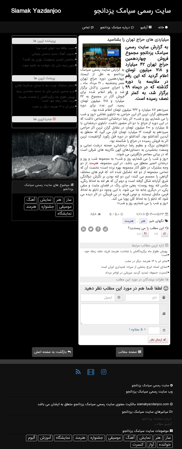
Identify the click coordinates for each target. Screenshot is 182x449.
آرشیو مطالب (163, 424)
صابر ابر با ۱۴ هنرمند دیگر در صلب (146, 261)
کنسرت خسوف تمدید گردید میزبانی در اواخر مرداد (136, 273)
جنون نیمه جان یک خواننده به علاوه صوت (48, 65)
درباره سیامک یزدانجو (115, 27)
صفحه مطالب (128, 352)
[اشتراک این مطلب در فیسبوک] (98, 229)
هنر (143, 221)
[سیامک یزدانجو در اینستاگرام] (103, 372)
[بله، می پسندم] (164, 233)
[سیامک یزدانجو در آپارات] (91, 372)
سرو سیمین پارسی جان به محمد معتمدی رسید (45, 91)
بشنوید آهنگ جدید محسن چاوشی (53, 54)
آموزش (45, 438)
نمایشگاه (64, 214)
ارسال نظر (156, 340)
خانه (161, 27)
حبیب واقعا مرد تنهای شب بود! (55, 48)
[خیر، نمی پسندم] (145, 233)
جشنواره (47, 207)
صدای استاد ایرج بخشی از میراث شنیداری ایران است (134, 267)
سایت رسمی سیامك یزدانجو (132, 11)
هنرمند (93, 163)
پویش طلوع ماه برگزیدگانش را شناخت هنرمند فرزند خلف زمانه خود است (125, 253)
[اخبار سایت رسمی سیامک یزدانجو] (78, 372)
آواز (151, 445)
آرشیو (144, 27)
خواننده (165, 445)
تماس (86, 27)
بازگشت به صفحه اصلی (51, 352)
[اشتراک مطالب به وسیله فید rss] (83, 229)
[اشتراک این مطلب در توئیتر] (91, 229)
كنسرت (138, 445)
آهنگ (30, 200)
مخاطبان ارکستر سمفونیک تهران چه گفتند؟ (49, 60)
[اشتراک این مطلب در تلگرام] (105, 229)
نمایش (45, 200)
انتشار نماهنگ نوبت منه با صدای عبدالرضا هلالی (45, 85)
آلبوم (31, 438)
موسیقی (65, 207)
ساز (68, 200)
